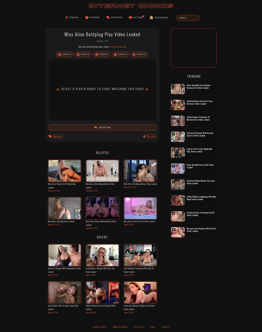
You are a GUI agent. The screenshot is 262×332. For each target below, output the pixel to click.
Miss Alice (151, 136)
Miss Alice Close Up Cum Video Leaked (139, 221)
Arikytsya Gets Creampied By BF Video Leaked (201, 213)
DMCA (153, 327)
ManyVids (58, 136)
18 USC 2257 (139, 327)
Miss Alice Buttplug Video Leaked (61, 221)
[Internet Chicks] (131, 9)
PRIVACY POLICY (100, 327)
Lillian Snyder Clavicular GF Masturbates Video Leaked (198, 118)
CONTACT (165, 327)
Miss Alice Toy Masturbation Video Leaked (140, 183)
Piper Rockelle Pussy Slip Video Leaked (200, 166)
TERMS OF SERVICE (120, 327)
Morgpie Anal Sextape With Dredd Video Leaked (201, 229)
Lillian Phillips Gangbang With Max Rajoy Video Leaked (201, 198)
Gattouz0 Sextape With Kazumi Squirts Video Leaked (200, 134)
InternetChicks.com (118, 46)
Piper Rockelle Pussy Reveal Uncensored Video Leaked (198, 86)
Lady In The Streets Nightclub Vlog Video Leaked (199, 150)
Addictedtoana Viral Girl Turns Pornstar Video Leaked (200, 102)
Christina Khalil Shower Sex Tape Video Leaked (201, 182)
